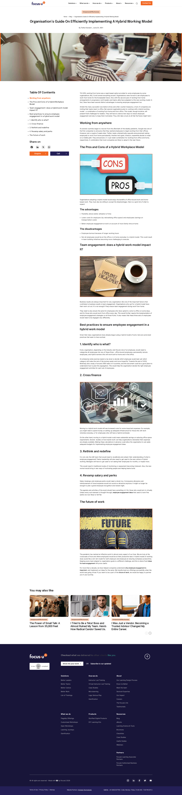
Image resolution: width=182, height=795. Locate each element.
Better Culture (66, 688)
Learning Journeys (67, 730)
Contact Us (146, 3)
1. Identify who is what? (39, 120)
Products (108, 3)
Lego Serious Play (95, 695)
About (118, 3)
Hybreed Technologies (85, 790)
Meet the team (121, 688)
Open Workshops (67, 726)
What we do (84, 3)
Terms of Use (34, 790)
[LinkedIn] (37, 147)
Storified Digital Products (98, 718)
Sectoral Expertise (123, 691)
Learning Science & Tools (125, 726)
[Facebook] (32, 147)
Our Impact (120, 695)
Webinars (119, 745)
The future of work (37, 135)
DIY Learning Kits (95, 722)
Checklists (120, 733)
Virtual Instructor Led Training (99, 684)
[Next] (150, 633)
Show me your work (71, 664)
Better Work (65, 691)
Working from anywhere (40, 98)
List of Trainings (66, 695)
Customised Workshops (69, 722)
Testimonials (120, 707)
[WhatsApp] (49, 147)
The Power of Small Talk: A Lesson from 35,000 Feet (45, 625)
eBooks (119, 722)
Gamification (93, 699)
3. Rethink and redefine (39, 128)
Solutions (71, 3)
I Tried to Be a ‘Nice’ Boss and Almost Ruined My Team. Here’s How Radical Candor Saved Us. (88, 626)
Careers (119, 699)
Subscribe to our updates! (101, 664)
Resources (129, 3)
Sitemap (52, 790)
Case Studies (93, 688)
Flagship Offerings (67, 718)
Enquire (38, 154)
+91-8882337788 (114, 790)
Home (65, 16)
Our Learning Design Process (126, 680)
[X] (43, 147)
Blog (70, 16)
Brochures (120, 730)
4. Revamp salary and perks (41, 131)
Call (58, 154)
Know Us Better (122, 684)
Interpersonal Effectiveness (91, 12)
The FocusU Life (122, 703)
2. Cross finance (36, 124)
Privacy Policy (43, 790)
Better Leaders (66, 680)
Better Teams (65, 684)
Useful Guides (121, 741)
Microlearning (93, 691)
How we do (97, 3)
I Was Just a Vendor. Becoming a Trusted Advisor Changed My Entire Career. (130, 626)
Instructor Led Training (97, 680)
